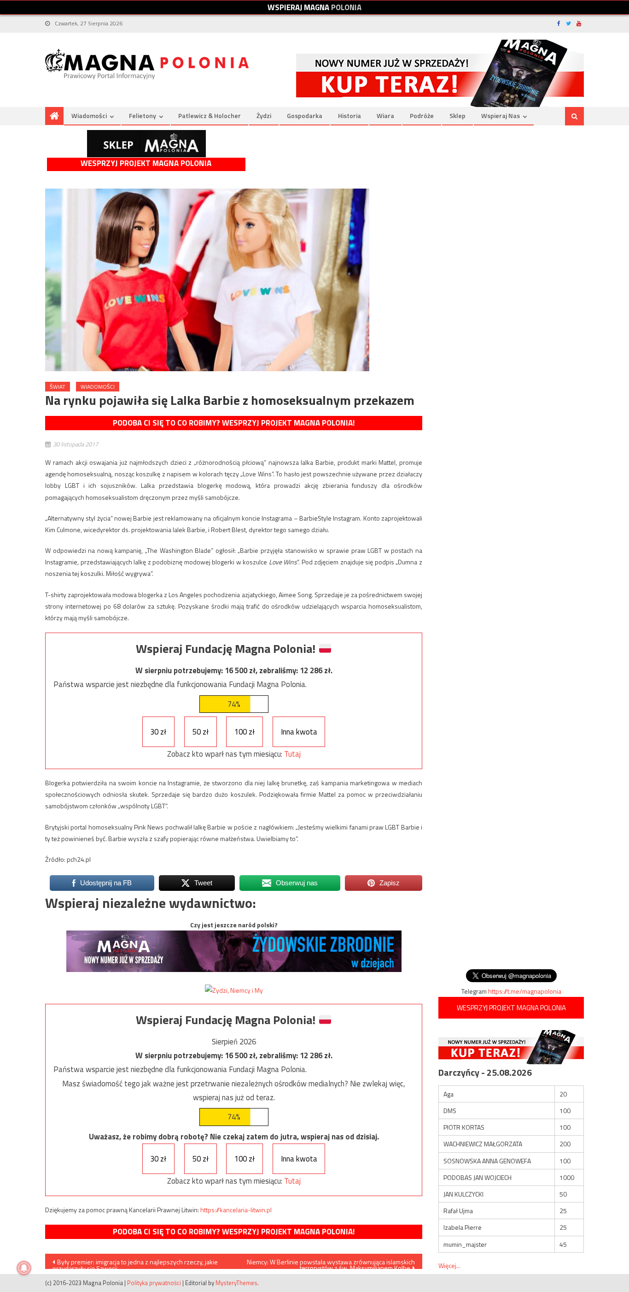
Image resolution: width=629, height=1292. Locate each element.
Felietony (142, 115)
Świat (57, 386)
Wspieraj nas (500, 115)
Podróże (422, 115)
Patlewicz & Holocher (209, 115)
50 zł (200, 732)
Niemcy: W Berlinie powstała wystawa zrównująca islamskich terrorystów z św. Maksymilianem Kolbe (331, 1263)
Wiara (385, 115)
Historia (349, 115)
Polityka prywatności (154, 1282)
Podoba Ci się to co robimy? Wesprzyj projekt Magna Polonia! (234, 423)
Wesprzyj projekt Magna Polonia (146, 163)
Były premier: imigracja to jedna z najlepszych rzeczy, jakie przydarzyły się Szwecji (135, 1263)
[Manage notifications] (24, 1268)
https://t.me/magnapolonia (524, 991)
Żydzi (263, 115)
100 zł (244, 732)
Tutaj (292, 754)
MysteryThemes (236, 1282)
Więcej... (449, 1265)
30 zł (158, 732)
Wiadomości (89, 115)
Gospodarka (304, 115)
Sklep (457, 115)
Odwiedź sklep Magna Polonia (146, 143)
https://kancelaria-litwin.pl (236, 1210)
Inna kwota (299, 732)
